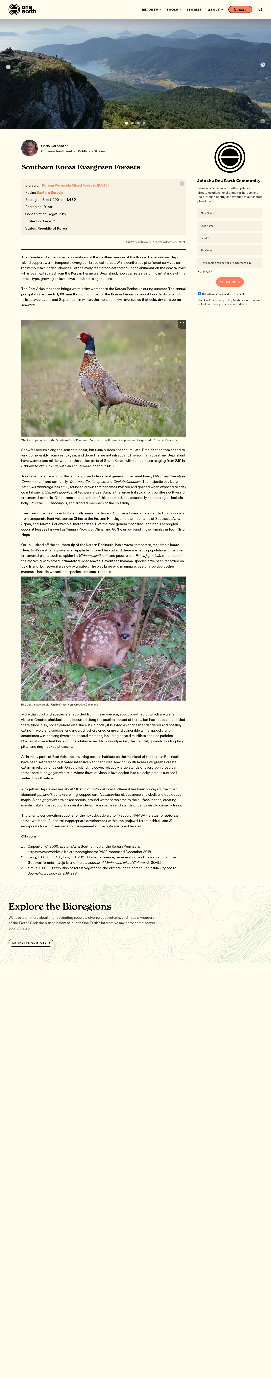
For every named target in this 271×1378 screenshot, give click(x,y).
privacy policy (223, 300)
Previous (8, 67)
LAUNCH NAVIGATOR (31, 943)
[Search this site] (260, 10)
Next (262, 65)
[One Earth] (24, 10)
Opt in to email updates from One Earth (223, 293)
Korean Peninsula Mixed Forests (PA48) (75, 185)
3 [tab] (138, 123)
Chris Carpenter (54, 146)
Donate (240, 10)
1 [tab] (126, 123)
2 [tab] (132, 123)
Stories (194, 9)
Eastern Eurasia (50, 192)
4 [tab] (144, 123)
